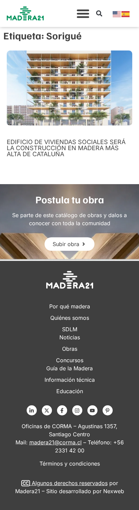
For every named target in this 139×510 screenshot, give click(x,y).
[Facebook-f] (62, 410)
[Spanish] (125, 13)
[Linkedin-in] (32, 410)
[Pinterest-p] (108, 410)
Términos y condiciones (69, 463)
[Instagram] (77, 410)
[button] (83, 13)
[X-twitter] (47, 410)
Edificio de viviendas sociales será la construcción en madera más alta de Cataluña (66, 148)
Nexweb (113, 491)
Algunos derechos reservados (70, 483)
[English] (117, 13)
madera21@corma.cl (55, 442)
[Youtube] (92, 410)
